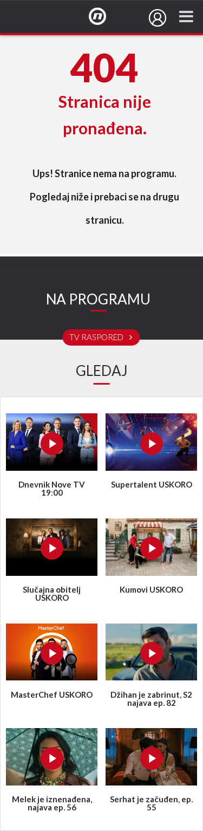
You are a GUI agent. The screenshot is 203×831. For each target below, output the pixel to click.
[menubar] (157, 18)
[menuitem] (157, 18)
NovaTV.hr (104, 17)
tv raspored (97, 337)
